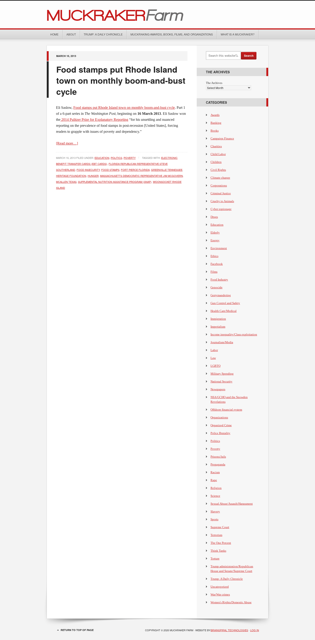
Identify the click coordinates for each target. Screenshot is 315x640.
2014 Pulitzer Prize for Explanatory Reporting (94, 119)
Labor (214, 350)
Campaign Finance (222, 138)
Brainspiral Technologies (229, 630)
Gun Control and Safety (225, 303)
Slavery (215, 511)
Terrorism (216, 535)
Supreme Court (220, 527)
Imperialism (218, 326)
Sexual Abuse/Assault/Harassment (232, 503)
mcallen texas (66, 182)
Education (102, 158)
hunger (93, 176)
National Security (221, 381)
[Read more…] (67, 143)
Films (214, 271)
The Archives (214, 83)
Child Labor (218, 154)
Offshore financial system (226, 409)
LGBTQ (215, 365)
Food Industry (219, 279)
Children (216, 162)
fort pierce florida (135, 170)
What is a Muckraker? (238, 34)
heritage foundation (71, 176)
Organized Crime (221, 425)
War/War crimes (220, 594)
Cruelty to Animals (222, 201)
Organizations (219, 417)
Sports (214, 519)
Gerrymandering (221, 295)
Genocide (217, 287)
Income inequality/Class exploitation (234, 334)
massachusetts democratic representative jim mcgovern (141, 176)
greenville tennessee (166, 170)
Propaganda (218, 464)
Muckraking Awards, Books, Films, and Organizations (172, 34)
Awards (215, 115)
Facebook (217, 264)
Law (213, 358)
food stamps (110, 170)
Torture (215, 558)
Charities (216, 146)
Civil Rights (218, 170)
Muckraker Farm (157, 14)
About (71, 34)
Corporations (219, 185)
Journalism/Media (222, 342)
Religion (216, 488)
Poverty (130, 158)
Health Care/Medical (224, 311)
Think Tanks (218, 550)
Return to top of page (77, 630)
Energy (215, 240)
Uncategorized (220, 586)
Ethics (214, 256)
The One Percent (221, 543)
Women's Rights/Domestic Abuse (231, 602)
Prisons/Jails (218, 456)
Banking (216, 122)
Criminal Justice (221, 193)
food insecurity (88, 170)
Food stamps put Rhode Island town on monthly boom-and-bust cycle (120, 80)
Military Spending (222, 373)
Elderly (215, 232)
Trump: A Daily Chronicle (103, 34)
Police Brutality (220, 433)
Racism (215, 472)
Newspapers (218, 389)
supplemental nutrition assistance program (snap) (115, 182)
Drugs (214, 217)
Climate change (220, 177)
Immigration (218, 318)
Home (54, 34)
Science (215, 496)
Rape (214, 480)
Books (215, 130)
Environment (219, 248)
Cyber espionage (221, 209)
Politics (116, 158)
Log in (254, 630)
